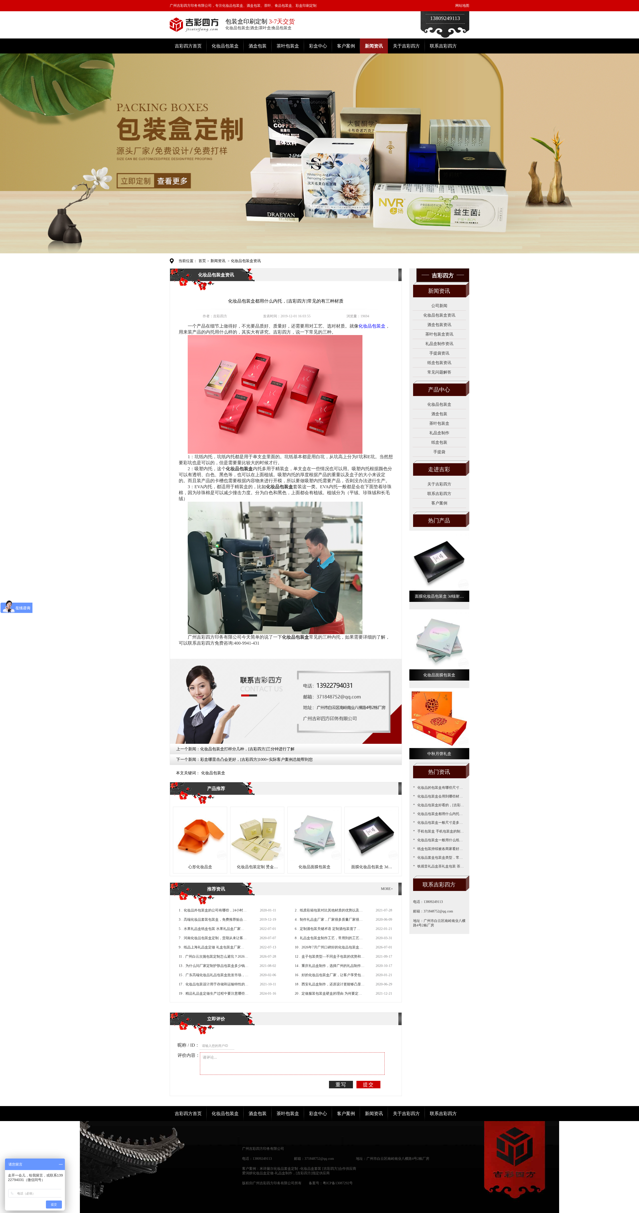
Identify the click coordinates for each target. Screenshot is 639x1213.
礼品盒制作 (439, 433)
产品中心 (439, 390)
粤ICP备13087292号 (338, 1183)
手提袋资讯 (439, 353)
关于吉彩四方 (406, 45)
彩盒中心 (318, 45)
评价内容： (188, 1055)
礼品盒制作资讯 (439, 344)
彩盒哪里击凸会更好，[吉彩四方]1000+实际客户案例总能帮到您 (256, 759)
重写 (340, 1084)
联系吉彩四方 (443, 45)
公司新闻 (439, 306)
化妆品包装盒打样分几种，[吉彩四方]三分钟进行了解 (247, 749)
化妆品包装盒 (225, 45)
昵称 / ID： (188, 1045)
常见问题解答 (439, 372)
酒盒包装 (258, 45)
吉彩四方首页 (188, 45)
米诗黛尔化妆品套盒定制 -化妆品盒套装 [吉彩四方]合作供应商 (308, 1169)
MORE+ (387, 889)
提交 (368, 1084)
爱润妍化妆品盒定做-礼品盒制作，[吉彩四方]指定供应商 (286, 1173)
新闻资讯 (374, 45)
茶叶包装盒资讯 (439, 334)
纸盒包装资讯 (439, 363)
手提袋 (439, 452)
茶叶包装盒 (288, 45)
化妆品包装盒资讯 (246, 261)
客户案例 (346, 45)
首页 (202, 261)
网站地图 (462, 5)
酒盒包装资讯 (439, 325)
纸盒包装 (439, 442)
